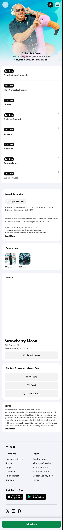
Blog (8, 467)
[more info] (59, 99)
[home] (10, 447)
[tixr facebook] (19, 511)
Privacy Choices (41, 471)
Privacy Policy (40, 467)
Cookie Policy (40, 459)
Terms (36, 480)
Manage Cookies (42, 463)
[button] (5, 5)
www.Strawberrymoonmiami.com (21, 227)
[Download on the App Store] (14, 497)
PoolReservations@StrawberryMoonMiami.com (27, 222)
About (9, 463)
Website (33, 377)
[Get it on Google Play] (36, 497)
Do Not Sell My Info (43, 476)
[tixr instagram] (13, 511)
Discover (10, 471)
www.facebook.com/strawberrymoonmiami (25, 233)
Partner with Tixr (15, 459)
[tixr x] (7, 511)
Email (33, 385)
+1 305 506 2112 (33, 394)
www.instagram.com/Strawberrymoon (23, 230)
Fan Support (12, 476)
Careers (10, 480)
